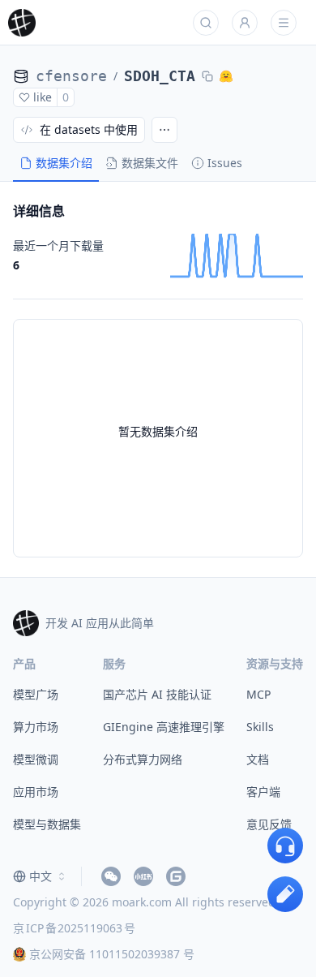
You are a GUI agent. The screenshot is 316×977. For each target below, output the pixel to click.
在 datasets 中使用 (89, 129)
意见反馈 (269, 824)
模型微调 (35, 759)
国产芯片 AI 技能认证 (157, 694)
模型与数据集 (47, 824)
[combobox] (40, 876)
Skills (260, 726)
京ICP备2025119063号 (74, 928)
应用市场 (35, 791)
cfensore (71, 75)
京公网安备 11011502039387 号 (111, 954)
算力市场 (35, 726)
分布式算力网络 (142, 759)
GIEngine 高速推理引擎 (163, 726)
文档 (257, 759)
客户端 (263, 791)
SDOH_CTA (159, 75)
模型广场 (35, 694)
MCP (258, 694)
